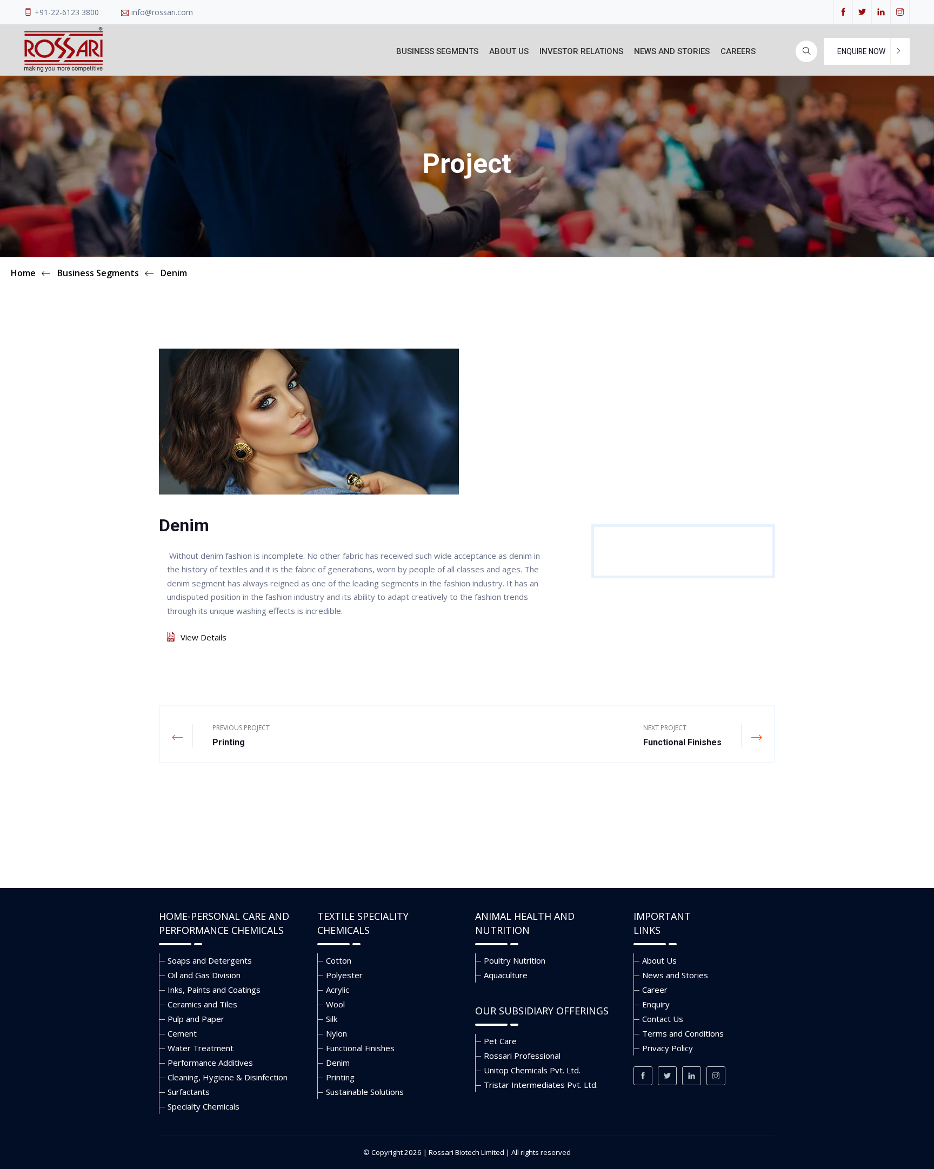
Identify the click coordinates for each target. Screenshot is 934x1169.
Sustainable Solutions (365, 1091)
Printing (340, 1077)
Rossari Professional (522, 1055)
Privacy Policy (667, 1048)
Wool (335, 1004)
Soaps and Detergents (210, 960)
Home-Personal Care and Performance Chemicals (224, 923)
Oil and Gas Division (204, 975)
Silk (331, 1018)
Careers (738, 51)
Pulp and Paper (196, 1018)
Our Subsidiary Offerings (542, 1010)
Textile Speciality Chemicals (363, 923)
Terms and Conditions (683, 1033)
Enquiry (656, 1004)
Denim (338, 1062)
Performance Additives (210, 1062)
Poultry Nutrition (514, 960)
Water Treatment (201, 1048)
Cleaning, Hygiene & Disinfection (228, 1077)
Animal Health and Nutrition (525, 923)
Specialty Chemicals (203, 1106)
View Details (203, 637)
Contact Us (662, 1018)
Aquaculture (506, 975)
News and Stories (672, 51)
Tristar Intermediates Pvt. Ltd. (541, 1084)
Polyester (344, 975)
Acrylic (337, 989)
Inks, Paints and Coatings (214, 989)
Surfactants (189, 1091)
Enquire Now (861, 51)
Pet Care (500, 1041)
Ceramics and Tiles (202, 1004)
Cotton (338, 960)
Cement (182, 1033)
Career (655, 989)
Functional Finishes (360, 1048)
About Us (509, 51)
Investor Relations (581, 51)
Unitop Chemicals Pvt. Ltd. (532, 1070)
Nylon (336, 1033)
